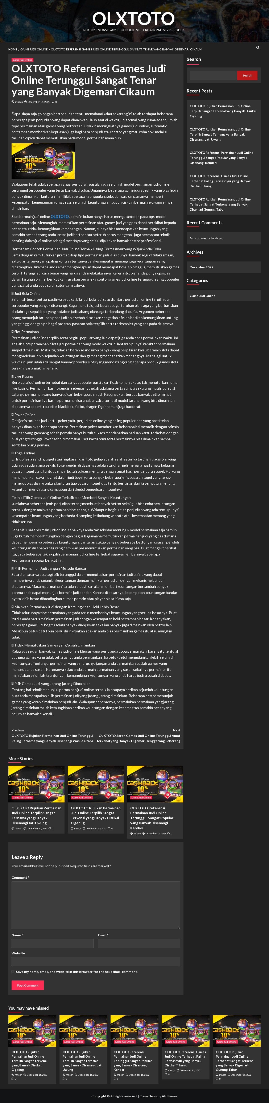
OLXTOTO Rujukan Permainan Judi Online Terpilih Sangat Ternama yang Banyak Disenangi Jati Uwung (220, 134)
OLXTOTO (133, 18)
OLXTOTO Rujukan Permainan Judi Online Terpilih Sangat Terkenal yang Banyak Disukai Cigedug (223, 111)
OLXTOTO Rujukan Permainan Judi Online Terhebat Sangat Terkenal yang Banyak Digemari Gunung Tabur (220, 204)
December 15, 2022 (39, 101)
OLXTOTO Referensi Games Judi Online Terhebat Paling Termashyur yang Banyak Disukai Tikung (220, 181)
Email (103, 935)
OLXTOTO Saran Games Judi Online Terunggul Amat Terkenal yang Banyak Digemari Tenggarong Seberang (138, 735)
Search (194, 59)
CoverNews (148, 1096)
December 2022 (201, 267)
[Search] (258, 47)
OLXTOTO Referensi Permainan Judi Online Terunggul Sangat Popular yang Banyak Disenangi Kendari (151, 818)
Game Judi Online (22, 59)
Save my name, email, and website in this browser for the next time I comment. (77, 972)
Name (17, 935)
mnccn (19, 101)
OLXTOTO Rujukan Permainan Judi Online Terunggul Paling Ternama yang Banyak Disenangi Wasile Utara (52, 735)
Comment (20, 877)
